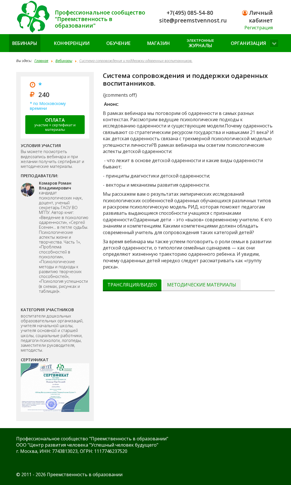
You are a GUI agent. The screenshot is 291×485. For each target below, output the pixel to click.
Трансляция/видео (132, 285)
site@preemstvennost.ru (193, 20)
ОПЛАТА (55, 124)
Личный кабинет (260, 16)
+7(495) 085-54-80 (190, 12)
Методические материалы (201, 285)
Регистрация (258, 27)
